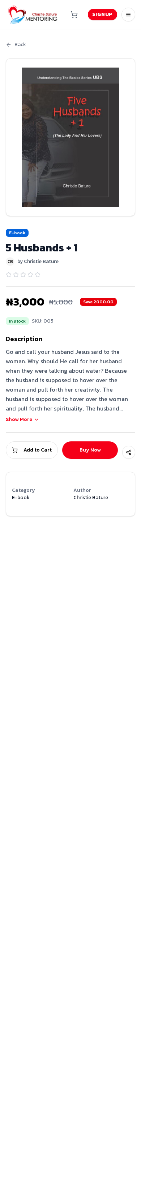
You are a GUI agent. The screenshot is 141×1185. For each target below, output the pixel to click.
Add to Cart (38, 450)
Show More (19, 419)
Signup (102, 14)
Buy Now (90, 450)
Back (20, 44)
